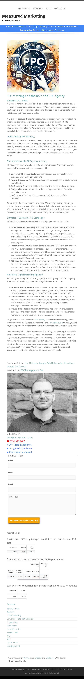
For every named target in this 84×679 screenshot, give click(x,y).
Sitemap (69, 669)
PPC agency (40, 319)
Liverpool (50, 658)
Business (10, 612)
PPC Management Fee (32, 370)
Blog (48, 8)
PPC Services (24, 8)
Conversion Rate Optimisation (20, 619)
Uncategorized (13, 646)
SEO (8, 639)
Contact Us (60, 8)
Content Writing (14, 615)
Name (10, 460)
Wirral (26, 658)
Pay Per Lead (12, 632)
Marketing (38, 8)
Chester (38, 658)
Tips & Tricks (12, 642)
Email (10, 484)
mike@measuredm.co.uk (19, 437)
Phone (10, 472)
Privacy (64, 669)
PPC (8, 636)
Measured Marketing (23, 16)
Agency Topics (13, 608)
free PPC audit (56, 322)
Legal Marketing (14, 629)
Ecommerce (12, 625)
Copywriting (12, 622)
